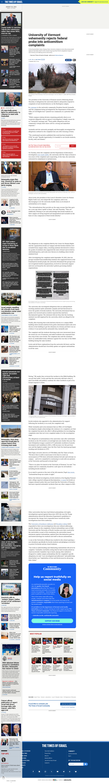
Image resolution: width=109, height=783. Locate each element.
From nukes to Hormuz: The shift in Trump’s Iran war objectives (14, 72)
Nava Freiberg (13, 66)
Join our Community (87, 2)
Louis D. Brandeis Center (57, 697)
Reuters (15, 315)
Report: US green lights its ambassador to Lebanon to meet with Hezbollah (10, 155)
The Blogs (23, 762)
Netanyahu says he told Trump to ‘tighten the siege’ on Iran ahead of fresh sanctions (15, 62)
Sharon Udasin (13, 566)
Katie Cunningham (4, 763)
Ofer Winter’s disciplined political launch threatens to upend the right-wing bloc (10, 683)
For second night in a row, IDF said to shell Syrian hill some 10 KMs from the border (10, 132)
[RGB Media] (55, 780)
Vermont (42, 697)
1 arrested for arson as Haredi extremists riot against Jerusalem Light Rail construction (10, 147)
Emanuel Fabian (6, 251)
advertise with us (48, 758)
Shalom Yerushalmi (6, 687)
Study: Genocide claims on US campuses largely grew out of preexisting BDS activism (14, 573)
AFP (14, 67)
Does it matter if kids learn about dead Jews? (10, 766)
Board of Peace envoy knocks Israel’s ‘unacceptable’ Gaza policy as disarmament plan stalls (46, 649)
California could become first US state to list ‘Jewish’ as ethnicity (14, 562)
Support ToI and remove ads (101, 1)
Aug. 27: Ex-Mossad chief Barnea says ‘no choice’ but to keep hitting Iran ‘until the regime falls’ (14, 51)
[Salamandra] (67, 779)
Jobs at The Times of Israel (50, 760)
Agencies (15, 35)
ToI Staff (10, 35)
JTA (32, 59)
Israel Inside (24, 755)
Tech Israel (23, 758)
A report (63, 480)
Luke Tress (38, 59)
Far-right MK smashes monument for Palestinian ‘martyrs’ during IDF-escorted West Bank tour (10, 274)
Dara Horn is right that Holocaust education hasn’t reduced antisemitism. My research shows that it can (11, 771)
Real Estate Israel (25, 760)
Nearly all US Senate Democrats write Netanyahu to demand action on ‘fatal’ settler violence (14, 361)
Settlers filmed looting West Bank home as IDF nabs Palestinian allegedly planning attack (15, 349)
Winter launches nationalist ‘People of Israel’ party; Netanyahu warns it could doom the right (46, 668)
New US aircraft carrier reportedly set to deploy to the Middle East (10, 140)
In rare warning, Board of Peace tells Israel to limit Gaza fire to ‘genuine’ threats (14, 473)
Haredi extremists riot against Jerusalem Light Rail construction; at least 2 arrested (11, 375)
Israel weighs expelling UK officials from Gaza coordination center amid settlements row (68, 649)
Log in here (72, 707)
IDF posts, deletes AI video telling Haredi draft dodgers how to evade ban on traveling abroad (10, 407)
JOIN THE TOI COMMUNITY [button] (68, 704)
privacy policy (48, 753)
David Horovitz (10, 214)
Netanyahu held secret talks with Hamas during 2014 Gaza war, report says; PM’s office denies (14, 742)
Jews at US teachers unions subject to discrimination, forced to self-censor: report (11, 545)
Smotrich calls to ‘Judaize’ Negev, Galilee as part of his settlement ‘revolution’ (11, 600)
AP (30, 59)
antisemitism (48, 697)
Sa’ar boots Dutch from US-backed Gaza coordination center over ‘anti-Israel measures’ (14, 495)
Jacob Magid (4, 35)
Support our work (52, 621)
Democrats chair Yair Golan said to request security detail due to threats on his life (15, 617)
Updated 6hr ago (10, 108)
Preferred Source (59, 55)
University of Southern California (42, 524)
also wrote (71, 472)
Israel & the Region (25, 751)
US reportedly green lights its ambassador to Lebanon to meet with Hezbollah (10, 113)
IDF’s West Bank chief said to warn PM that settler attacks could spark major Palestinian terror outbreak (10, 284)
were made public (43, 155)
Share (69, 60)
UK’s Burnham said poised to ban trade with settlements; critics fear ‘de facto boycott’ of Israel (36, 668)
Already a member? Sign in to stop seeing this (52, 624)
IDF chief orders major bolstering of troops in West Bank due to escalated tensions (68, 668)
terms (71, 148)
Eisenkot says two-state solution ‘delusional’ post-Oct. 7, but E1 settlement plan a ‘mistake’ (15, 328)
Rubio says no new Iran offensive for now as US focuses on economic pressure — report (14, 82)
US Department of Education (70, 697)
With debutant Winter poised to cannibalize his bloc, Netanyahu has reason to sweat (10, 666)
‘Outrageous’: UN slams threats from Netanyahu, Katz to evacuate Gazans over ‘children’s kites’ (15, 484)
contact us (47, 762)
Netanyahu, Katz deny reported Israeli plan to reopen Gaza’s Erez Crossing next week (10, 442)
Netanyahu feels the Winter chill (57, 647)
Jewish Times (37, 697)
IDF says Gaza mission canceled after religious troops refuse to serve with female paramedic (36, 649)
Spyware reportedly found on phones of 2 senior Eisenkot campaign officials (14, 625)
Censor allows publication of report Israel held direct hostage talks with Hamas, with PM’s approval (9, 705)
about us (47, 755)
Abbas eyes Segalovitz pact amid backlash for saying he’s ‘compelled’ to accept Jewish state (15, 635)
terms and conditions (49, 751)
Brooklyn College (62, 524)
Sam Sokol (12, 224)
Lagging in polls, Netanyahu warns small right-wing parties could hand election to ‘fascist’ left (14, 203)
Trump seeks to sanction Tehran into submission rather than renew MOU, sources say (11, 30)
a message (33, 107)
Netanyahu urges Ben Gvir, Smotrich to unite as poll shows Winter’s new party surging (11, 182)
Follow (42, 59)
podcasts (23, 765)
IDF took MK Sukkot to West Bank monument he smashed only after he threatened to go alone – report (10, 265)
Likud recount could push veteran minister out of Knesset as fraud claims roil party (11, 691)
